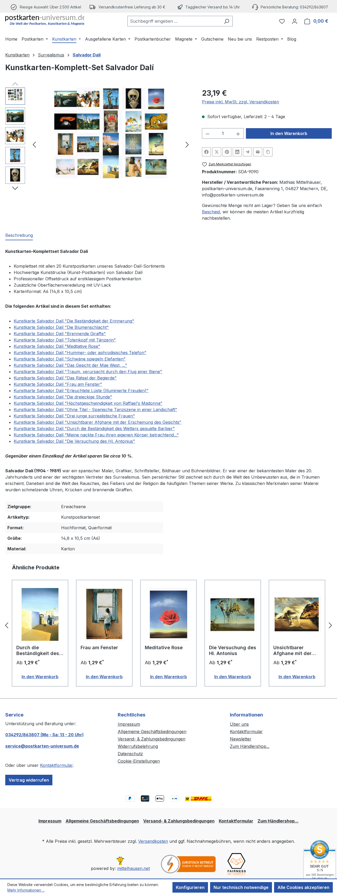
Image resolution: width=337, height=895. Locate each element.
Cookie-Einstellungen (139, 761)
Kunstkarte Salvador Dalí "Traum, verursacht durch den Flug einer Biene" (88, 371)
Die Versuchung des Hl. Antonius (232, 650)
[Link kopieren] (268, 152)
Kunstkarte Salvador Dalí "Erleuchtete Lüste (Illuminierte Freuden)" (81, 390)
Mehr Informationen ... (25, 890)
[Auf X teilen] (216, 152)
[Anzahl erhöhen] (238, 133)
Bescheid (211, 211)
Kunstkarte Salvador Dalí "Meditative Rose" (57, 346)
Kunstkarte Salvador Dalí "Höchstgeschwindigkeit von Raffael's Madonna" (88, 403)
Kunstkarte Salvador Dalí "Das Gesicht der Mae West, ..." (70, 365)
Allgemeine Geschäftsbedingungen (152, 731)
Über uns (239, 724)
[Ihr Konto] (294, 21)
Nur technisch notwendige (241, 887)
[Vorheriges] (34, 144)
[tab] (19, 235)
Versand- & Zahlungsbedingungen (151, 739)
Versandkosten (153, 841)
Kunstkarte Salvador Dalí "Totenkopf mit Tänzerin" (65, 340)
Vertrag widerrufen (29, 780)
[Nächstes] (187, 144)
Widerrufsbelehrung (138, 746)
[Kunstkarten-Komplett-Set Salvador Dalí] (110, 144)
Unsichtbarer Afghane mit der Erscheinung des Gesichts (293, 650)
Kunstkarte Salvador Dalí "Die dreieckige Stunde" (63, 397)
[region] (98, 144)
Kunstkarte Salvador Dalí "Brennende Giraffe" (60, 333)
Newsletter (240, 739)
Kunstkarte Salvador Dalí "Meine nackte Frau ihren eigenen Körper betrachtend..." (96, 434)
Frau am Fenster (99, 647)
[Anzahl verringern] (207, 133)
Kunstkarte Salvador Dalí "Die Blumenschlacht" (61, 327)
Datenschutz (130, 753)
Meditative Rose (164, 647)
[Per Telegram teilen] (247, 152)
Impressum (129, 724)
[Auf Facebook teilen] (206, 152)
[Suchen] (226, 21)
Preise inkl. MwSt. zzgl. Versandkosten (240, 101)
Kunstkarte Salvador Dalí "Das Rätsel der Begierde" (65, 378)
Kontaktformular (56, 765)
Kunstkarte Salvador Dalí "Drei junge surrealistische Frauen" (74, 415)
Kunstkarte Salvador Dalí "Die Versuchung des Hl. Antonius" (74, 441)
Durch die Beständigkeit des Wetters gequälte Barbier (37, 650)
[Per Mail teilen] (258, 152)
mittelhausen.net (133, 868)
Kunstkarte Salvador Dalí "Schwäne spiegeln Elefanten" (70, 359)
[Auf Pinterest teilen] (227, 152)
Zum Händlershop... (249, 746)
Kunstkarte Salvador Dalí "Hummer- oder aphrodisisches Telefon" (80, 352)
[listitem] (127, 7)
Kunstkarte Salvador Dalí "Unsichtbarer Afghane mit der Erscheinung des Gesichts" (97, 422)
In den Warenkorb (288, 133)
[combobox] (174, 21)
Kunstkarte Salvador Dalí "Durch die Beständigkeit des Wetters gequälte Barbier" (94, 428)
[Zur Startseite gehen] (44, 20)
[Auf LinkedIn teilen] (237, 152)
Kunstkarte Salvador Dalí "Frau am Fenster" (58, 384)
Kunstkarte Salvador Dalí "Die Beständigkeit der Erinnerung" (74, 321)
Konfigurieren (190, 887)
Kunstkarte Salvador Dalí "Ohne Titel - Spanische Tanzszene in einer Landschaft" (95, 409)
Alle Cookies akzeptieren (303, 887)
